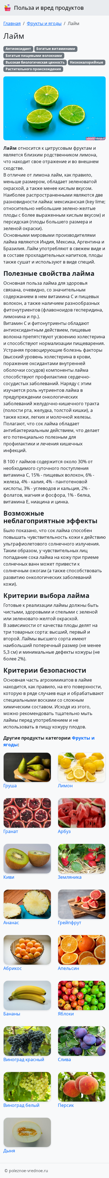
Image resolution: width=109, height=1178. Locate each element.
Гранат (10, 831)
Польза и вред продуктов (49, 7)
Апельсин (68, 968)
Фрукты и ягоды (44, 23)
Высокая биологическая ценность (35, 62)
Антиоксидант (18, 48)
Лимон (65, 786)
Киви (8, 877)
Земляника (70, 877)
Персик (66, 1105)
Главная (12, 23)
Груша (10, 786)
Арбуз (64, 831)
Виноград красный (23, 1059)
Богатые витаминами (55, 48)
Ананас (11, 922)
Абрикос (12, 968)
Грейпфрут (69, 922)
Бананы (11, 1014)
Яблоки (66, 1014)
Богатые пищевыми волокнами (34, 55)
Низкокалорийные (86, 62)
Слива (64, 1059)
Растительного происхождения (33, 69)
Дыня (9, 1151)
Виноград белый (21, 1105)
